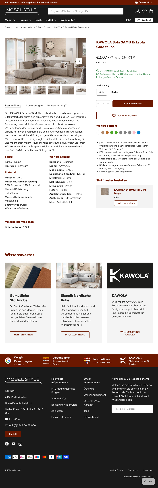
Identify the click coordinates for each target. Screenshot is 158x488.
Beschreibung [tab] (13, 105)
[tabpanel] (45, 173)
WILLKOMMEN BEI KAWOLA (130, 333)
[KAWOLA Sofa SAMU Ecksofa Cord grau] (121, 133)
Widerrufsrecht (116, 470)
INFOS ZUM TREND (75, 334)
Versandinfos (58, 398)
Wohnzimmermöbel (24, 27)
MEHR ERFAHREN (23, 334)
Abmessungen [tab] (34, 105)
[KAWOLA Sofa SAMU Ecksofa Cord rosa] (134, 133)
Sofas (38, 27)
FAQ (128, 20)
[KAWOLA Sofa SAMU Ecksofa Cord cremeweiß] (98, 133)
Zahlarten (57, 410)
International (91, 417)
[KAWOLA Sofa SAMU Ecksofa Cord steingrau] (130, 133)
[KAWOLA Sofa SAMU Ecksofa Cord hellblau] (139, 133)
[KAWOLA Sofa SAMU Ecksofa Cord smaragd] (116, 133)
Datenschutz (133, 470)
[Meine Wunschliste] (144, 10)
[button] (151, 11)
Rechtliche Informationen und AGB (138, 477)
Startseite (9, 27)
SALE (38, 19)
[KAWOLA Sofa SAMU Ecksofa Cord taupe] (103, 133)
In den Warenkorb (132, 103)
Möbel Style (17, 470)
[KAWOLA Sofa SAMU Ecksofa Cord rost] (107, 133)
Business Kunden (61, 417)
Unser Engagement (95, 394)
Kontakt (13, 434)
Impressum (148, 470)
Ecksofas (47, 27)
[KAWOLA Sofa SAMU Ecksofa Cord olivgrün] (112, 133)
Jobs (86, 410)
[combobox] (85, 11)
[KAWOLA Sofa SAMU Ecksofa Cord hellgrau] (125, 133)
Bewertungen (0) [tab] (57, 105)
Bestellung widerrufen (64, 404)
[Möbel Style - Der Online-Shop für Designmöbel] (22, 11)
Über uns (89, 388)
